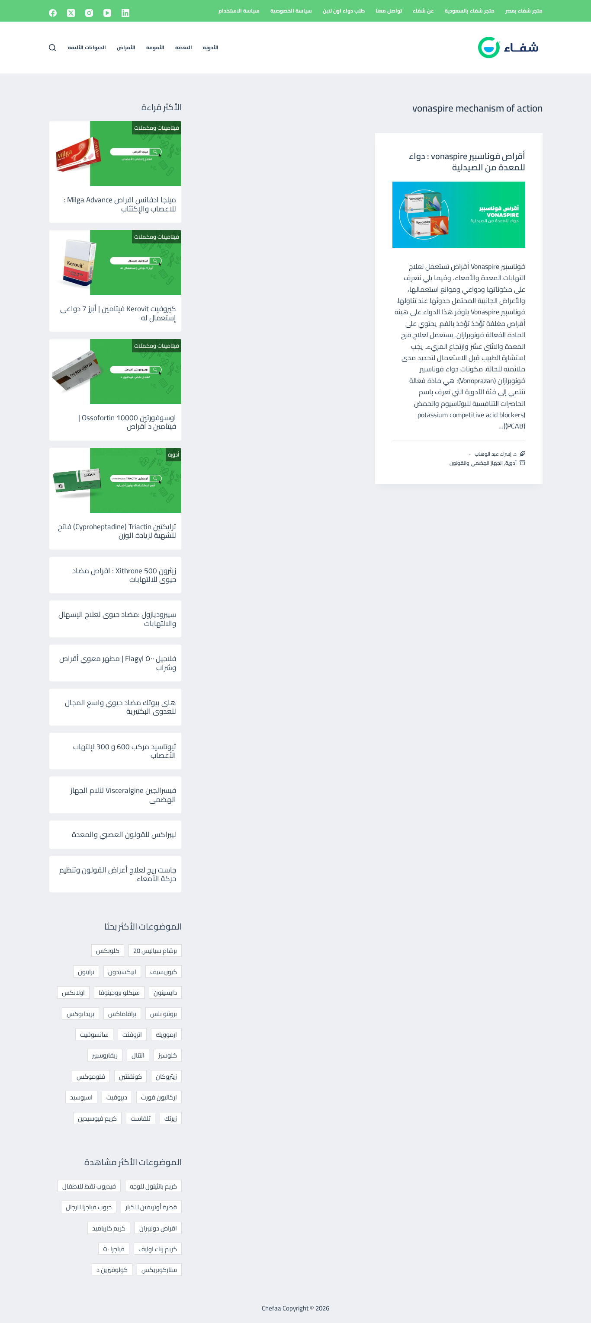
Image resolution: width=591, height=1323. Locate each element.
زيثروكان (166, 1076)
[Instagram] (89, 13)
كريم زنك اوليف (157, 1249)
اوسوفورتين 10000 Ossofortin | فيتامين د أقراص (127, 422)
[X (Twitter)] (71, 13)
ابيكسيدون (122, 972)
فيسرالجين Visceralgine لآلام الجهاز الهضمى (123, 794)
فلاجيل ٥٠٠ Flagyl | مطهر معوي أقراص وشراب (117, 663)
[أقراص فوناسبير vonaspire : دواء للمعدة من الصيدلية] (458, 215)
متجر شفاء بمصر (524, 11)
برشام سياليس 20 (155, 950)
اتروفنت (132, 1034)
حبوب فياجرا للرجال (89, 1207)
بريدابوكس (80, 1013)
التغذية (183, 47)
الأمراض (126, 47)
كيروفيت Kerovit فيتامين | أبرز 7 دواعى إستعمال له (118, 313)
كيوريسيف (163, 972)
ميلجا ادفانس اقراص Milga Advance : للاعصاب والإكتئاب (120, 204)
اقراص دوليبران (158, 1228)
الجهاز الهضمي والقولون (476, 463)
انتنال (138, 1055)
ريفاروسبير (105, 1055)
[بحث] (52, 47)
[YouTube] (107, 13)
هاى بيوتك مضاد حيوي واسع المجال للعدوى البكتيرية (120, 707)
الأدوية (210, 47)
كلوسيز (167, 1055)
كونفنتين (130, 1076)
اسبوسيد (81, 1097)
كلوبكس (107, 950)
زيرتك (170, 1118)
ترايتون (86, 972)
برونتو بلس (163, 1013)
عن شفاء (423, 11)
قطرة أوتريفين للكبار (151, 1207)
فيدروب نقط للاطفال (89, 1186)
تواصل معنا (389, 11)
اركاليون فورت (159, 1097)
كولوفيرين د (112, 1269)
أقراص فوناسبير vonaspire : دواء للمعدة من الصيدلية (467, 161)
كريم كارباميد (108, 1228)
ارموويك (166, 1034)
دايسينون (165, 992)
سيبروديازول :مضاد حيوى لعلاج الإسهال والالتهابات (117, 618)
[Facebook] (53, 13)
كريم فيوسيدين (97, 1118)
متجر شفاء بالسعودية (470, 11)
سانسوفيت (94, 1034)
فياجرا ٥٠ (114, 1249)
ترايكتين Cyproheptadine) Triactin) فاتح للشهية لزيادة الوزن (117, 531)
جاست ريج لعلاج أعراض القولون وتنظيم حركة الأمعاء (117, 874)
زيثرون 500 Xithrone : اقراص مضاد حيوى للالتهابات (124, 575)
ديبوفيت (116, 1097)
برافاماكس (122, 1013)
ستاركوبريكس (159, 1269)
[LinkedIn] (125, 13)
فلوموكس (91, 1076)
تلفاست (141, 1118)
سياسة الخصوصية (291, 11)
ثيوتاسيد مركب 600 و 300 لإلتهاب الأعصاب (124, 751)
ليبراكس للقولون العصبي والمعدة (124, 834)
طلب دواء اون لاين (344, 11)
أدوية (511, 463)
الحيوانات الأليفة (87, 47)
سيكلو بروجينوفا (119, 992)
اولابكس (73, 992)
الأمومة (155, 47)
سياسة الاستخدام (239, 11)
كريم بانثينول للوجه (153, 1186)
